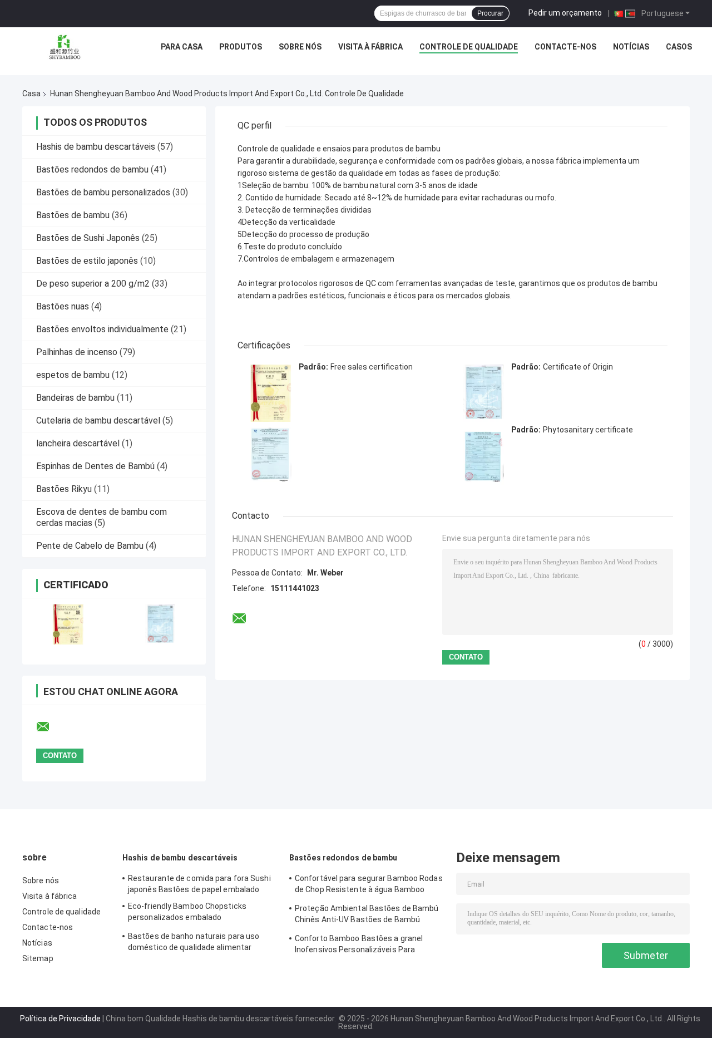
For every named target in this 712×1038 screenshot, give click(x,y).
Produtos (240, 46)
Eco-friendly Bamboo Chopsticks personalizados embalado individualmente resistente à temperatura (187, 913)
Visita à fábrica (370, 46)
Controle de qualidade (468, 46)
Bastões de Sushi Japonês (88, 238)
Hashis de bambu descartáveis (95, 146)
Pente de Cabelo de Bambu (90, 545)
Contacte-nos (565, 46)
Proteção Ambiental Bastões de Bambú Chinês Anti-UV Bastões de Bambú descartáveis (367, 915)
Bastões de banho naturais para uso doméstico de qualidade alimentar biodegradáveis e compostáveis (193, 943)
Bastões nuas (62, 306)
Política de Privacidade (60, 1018)
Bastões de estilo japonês (87, 260)
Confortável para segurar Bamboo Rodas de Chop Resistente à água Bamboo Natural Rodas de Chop (369, 885)
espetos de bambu (73, 375)
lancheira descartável (78, 443)
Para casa (181, 46)
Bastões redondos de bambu (92, 169)
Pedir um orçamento (565, 12)
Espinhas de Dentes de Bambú (95, 466)
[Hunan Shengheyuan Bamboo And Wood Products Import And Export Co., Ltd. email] (50, 726)
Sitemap (37, 958)
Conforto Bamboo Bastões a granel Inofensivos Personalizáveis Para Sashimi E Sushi (359, 945)
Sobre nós (300, 46)
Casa (31, 93)
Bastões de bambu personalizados (103, 192)
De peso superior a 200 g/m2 (93, 283)
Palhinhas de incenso (76, 352)
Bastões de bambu (73, 215)
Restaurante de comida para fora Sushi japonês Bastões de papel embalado (199, 884)
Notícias (631, 46)
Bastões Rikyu (64, 489)
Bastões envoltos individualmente (102, 329)
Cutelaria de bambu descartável (98, 420)
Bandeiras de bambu (75, 397)
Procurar (490, 13)
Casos (679, 46)
